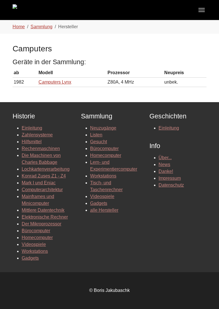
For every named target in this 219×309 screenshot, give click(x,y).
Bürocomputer (36, 230)
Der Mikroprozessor (41, 223)
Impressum (170, 178)
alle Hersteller (104, 210)
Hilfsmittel (32, 141)
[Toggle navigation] (201, 10)
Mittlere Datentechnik (43, 210)
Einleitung (32, 128)
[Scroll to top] (206, 296)
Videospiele (34, 244)
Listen (96, 134)
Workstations (35, 251)
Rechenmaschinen (41, 148)
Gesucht (98, 141)
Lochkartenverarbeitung (46, 169)
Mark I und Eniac (39, 182)
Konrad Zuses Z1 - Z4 (44, 175)
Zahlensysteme (37, 134)
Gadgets (30, 258)
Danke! (166, 171)
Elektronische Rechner (45, 217)
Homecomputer (37, 237)
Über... (165, 157)
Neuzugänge (103, 128)
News (164, 164)
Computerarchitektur (42, 189)
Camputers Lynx (54, 82)
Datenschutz (171, 185)
